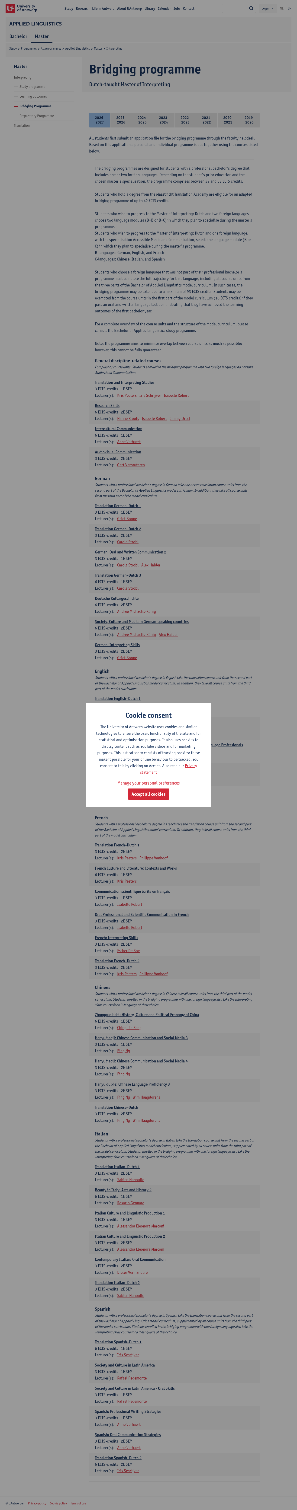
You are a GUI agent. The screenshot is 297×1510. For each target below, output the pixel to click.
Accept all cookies (149, 794)
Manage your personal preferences (148, 783)
